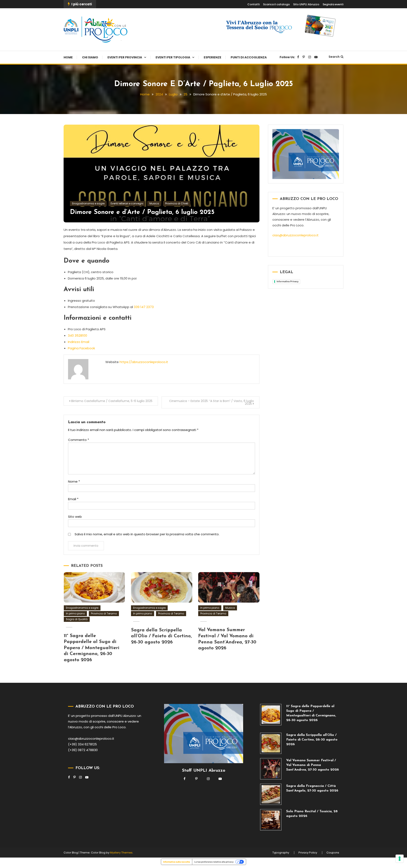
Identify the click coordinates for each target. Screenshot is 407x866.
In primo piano (75, 613)
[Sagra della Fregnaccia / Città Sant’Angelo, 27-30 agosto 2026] (271, 794)
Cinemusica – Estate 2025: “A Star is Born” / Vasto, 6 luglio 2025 (211, 402)
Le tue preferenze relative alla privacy (214, 861)
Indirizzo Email (78, 342)
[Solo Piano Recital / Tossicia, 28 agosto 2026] (271, 819)
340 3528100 (77, 335)
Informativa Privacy (287, 281)
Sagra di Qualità (77, 619)
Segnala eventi (333, 4)
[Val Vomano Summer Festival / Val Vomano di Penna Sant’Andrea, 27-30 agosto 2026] (271, 768)
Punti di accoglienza (249, 57)
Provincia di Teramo (104, 613)
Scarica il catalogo (276, 4)
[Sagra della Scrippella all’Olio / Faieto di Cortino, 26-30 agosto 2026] (271, 743)
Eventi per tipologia (173, 57)
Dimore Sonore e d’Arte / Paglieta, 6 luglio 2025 (142, 212)
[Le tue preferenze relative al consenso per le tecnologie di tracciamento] (400, 859)
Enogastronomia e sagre (88, 203)
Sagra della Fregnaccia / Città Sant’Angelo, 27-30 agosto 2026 (312, 788)
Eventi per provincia (124, 57)
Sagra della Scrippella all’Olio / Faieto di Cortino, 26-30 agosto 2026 (161, 636)
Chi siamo (90, 57)
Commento (78, 440)
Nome (74, 481)
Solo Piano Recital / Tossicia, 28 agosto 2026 (312, 814)
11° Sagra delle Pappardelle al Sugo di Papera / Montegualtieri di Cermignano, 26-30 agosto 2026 (91, 647)
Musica (154, 203)
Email (73, 499)
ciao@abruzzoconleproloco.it (295, 235)
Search (334, 57)
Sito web (75, 516)
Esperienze (212, 57)
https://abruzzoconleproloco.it (144, 362)
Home (68, 57)
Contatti (253, 4)
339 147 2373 (144, 307)
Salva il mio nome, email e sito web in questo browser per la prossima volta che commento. (147, 534)
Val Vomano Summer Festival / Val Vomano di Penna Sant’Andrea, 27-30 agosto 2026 (312, 765)
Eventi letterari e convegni (127, 203)
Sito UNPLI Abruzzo (306, 4)
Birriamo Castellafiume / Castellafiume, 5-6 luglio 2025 (111, 401)
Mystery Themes (121, 853)
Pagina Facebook (81, 348)
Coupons (332, 852)
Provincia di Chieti (176, 203)
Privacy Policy (307, 852)
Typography (280, 852)
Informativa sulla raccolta (176, 861)
